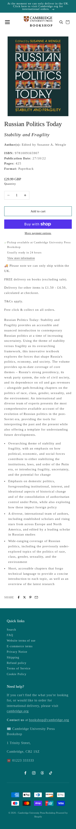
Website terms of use (21, 640)
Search (11, 629)
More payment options (38, 233)
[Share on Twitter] (24, 597)
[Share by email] (36, 597)
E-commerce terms (20, 646)
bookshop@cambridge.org (49, 720)
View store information (21, 258)
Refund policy (16, 663)
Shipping (13, 657)
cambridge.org (17, 711)
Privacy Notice (17, 651)
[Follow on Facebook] (25, 773)
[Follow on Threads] (42, 773)
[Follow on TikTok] (51, 773)
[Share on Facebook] (18, 597)
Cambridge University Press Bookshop (37, 813)
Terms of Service (18, 668)
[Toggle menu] (8, 22)
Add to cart (38, 211)
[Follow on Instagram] (34, 773)
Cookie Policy (16, 674)
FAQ (10, 635)
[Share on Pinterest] (30, 597)
